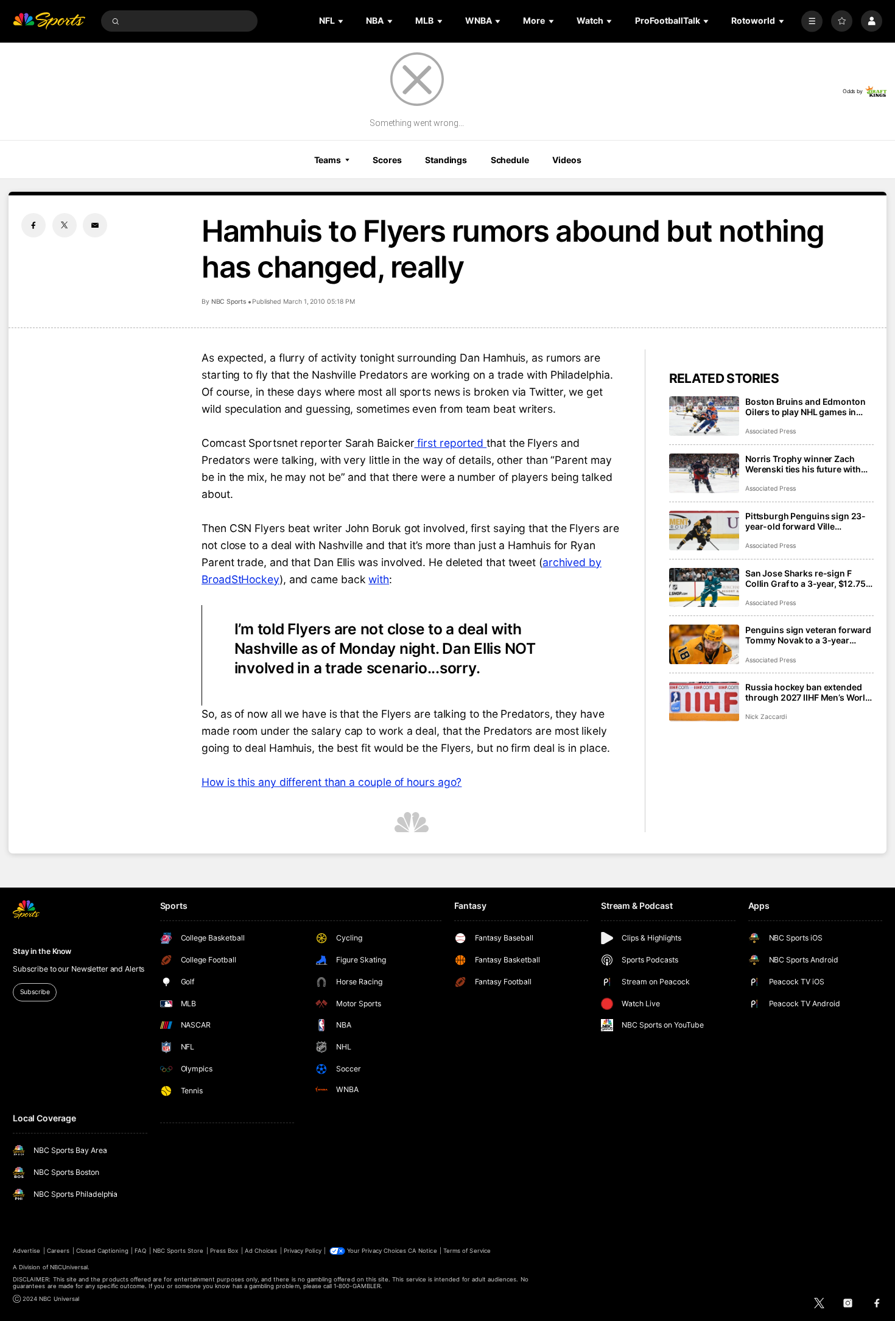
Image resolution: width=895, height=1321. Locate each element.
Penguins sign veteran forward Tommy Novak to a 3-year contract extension (808, 635)
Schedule (510, 160)
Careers (58, 1250)
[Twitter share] (64, 225)
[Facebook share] (33, 225)
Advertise (26, 1250)
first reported (451, 442)
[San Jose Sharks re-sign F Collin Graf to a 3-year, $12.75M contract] (704, 588)
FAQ (140, 1250)
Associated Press (770, 431)
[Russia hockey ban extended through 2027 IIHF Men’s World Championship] (704, 701)
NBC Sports (229, 302)
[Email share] (95, 225)
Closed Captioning (102, 1250)
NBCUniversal (69, 1267)
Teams (327, 160)
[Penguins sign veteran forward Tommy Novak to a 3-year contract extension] (704, 644)
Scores (387, 160)
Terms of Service (467, 1250)
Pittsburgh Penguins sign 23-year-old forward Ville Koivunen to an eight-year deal (807, 521)
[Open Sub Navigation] (341, 21)
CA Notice (422, 1250)
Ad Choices (261, 1250)
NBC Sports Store (178, 1250)
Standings (446, 160)
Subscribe (35, 992)
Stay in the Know (42, 951)
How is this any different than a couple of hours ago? (332, 782)
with (378, 579)
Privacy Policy (302, 1250)
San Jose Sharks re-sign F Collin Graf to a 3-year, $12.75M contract (809, 578)
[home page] (49, 21)
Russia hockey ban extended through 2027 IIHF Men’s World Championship (808, 692)
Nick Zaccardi (766, 717)
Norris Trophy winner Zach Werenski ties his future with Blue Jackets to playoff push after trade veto (803, 464)
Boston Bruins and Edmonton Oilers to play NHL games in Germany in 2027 (805, 406)
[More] (812, 21)
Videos (566, 160)
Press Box (224, 1250)
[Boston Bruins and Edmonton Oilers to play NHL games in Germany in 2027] (704, 416)
